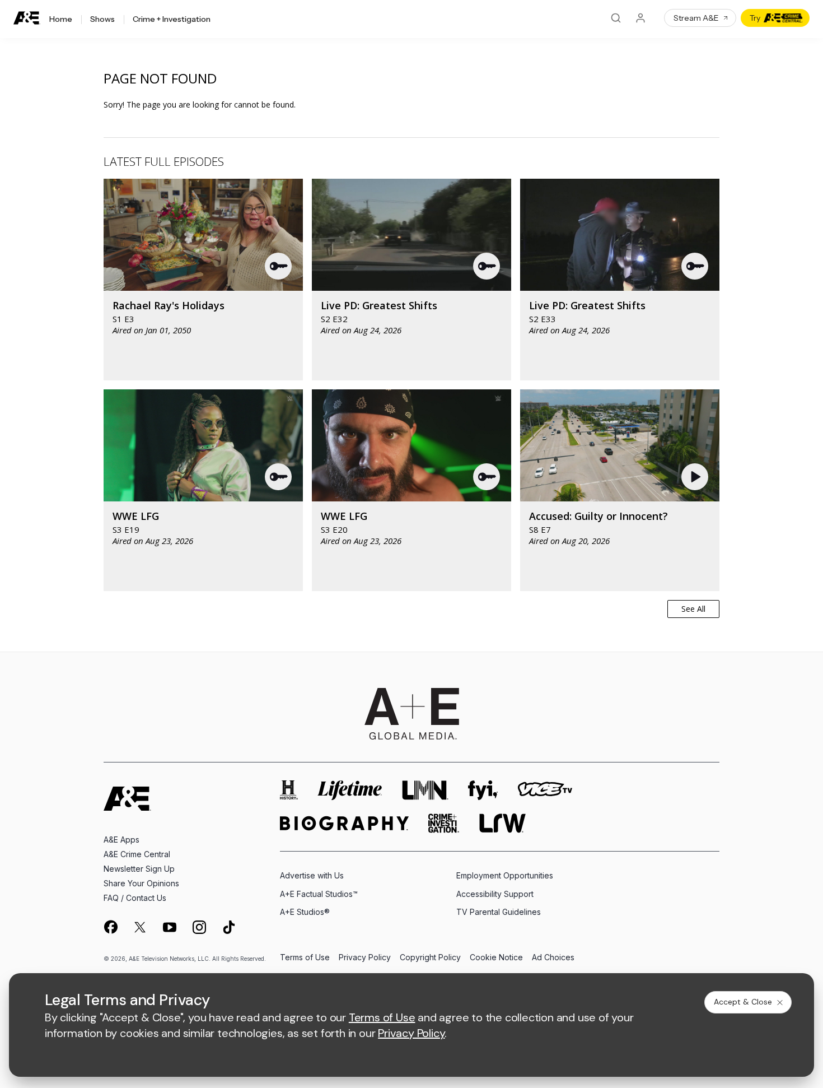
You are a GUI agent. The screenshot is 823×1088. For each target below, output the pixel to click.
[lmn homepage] (425, 790)
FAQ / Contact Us (135, 898)
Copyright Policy (430, 958)
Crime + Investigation (172, 19)
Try (755, 18)
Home (60, 19)
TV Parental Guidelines (498, 912)
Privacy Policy (365, 958)
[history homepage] (289, 790)
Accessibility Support (495, 894)
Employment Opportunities (504, 875)
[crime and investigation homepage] (444, 823)
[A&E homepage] (127, 798)
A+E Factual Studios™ (319, 894)
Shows (102, 19)
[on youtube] (169, 927)
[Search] (615, 18)
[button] (279, 266)
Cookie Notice (496, 958)
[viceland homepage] (545, 790)
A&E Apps (121, 839)
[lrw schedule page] (502, 823)
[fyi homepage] (483, 790)
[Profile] (640, 18)
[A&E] (26, 18)
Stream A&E (696, 18)
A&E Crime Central (137, 854)
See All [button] (693, 608)
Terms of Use (305, 958)
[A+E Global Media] (411, 714)
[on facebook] (110, 926)
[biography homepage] (344, 823)
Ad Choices (553, 958)
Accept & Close (743, 1002)
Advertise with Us (312, 875)
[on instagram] (199, 927)
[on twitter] (140, 927)
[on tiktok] (229, 927)
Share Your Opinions (141, 883)
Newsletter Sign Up (139, 868)
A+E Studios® (305, 912)
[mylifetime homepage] (349, 790)
